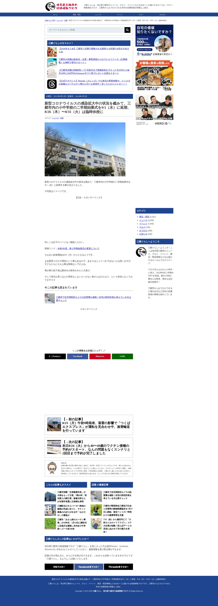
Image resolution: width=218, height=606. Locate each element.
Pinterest (100, 356)
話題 (65, 20)
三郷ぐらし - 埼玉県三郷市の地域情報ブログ (110, 591)
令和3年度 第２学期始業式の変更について (78, 248)
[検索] (127, 30)
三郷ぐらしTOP (50, 20)
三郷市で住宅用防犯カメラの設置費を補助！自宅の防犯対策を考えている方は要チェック (117, 495)
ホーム (55, 15)
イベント (120, 15)
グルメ (141, 15)
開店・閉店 (77, 15)
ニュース (98, 15)
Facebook (77, 356)
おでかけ (163, 15)
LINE (122, 356)
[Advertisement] (89, 217)
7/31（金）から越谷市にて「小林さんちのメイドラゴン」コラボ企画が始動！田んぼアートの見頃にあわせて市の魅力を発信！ (117, 525)
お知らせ (143, 234)
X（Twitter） (55, 356)
